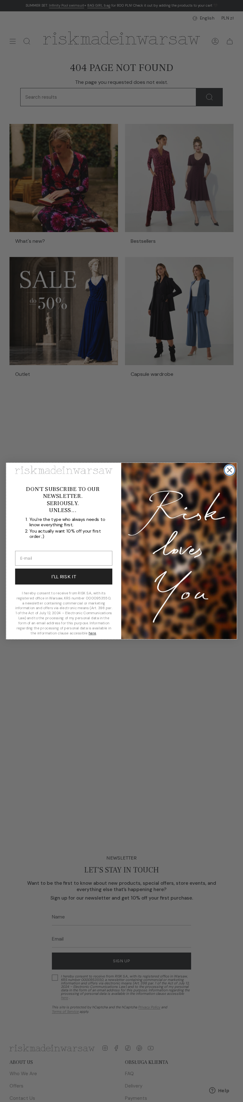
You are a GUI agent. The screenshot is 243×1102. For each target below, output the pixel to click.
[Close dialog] (229, 470)
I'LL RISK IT (63, 576)
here (92, 633)
